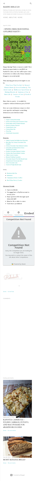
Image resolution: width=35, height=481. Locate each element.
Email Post (11, 291)
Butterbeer (10, 175)
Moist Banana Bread (14, 459)
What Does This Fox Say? (14, 85)
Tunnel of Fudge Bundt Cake (13, 164)
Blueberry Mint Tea (12, 173)
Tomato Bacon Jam (11, 127)
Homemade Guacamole (12, 133)
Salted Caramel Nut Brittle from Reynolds (17, 140)
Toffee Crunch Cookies (12, 155)
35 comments (11, 463)
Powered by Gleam (20, 264)
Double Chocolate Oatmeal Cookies (15, 151)
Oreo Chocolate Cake (12, 163)
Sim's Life (7, 94)
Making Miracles (11, 7)
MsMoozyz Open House (21, 90)
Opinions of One (23, 92)
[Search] (31, 3)
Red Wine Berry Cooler (14, 180)
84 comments (12, 430)
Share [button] (4, 291)
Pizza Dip (8, 131)
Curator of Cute (18, 94)
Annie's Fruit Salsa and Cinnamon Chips (16, 121)
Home (5, 17)
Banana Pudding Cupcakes (13, 157)
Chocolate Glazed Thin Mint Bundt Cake (16, 159)
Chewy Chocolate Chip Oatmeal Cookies (17, 146)
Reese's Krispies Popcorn (13, 125)
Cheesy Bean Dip (10, 129)
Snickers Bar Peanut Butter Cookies (15, 153)
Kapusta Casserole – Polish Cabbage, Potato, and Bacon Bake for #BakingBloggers (16, 423)
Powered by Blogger (19, 475)
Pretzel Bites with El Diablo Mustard (15, 123)
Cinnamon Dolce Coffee (14, 178)
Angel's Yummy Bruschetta (13, 119)
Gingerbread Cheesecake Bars (14, 161)
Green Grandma (21, 87)
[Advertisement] (17, 361)
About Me (13, 17)
